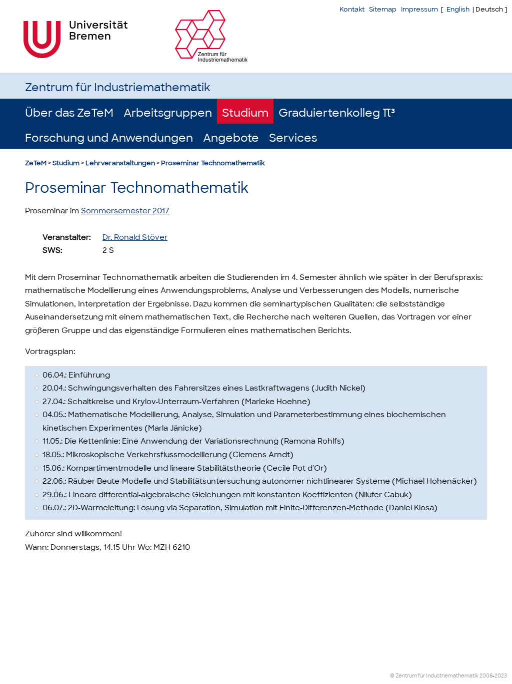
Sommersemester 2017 (125, 211)
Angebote (231, 138)
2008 (486, 675)
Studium (245, 113)
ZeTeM (35, 163)
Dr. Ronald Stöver (135, 237)
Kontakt (352, 9)
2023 (500, 675)
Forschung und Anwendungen (109, 138)
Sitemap (382, 9)
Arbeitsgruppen (168, 113)
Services (293, 138)
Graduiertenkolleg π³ (336, 113)
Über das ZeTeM (69, 113)
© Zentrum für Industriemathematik (434, 675)
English (458, 9)
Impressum (419, 9)
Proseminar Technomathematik (212, 163)
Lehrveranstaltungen (120, 163)
